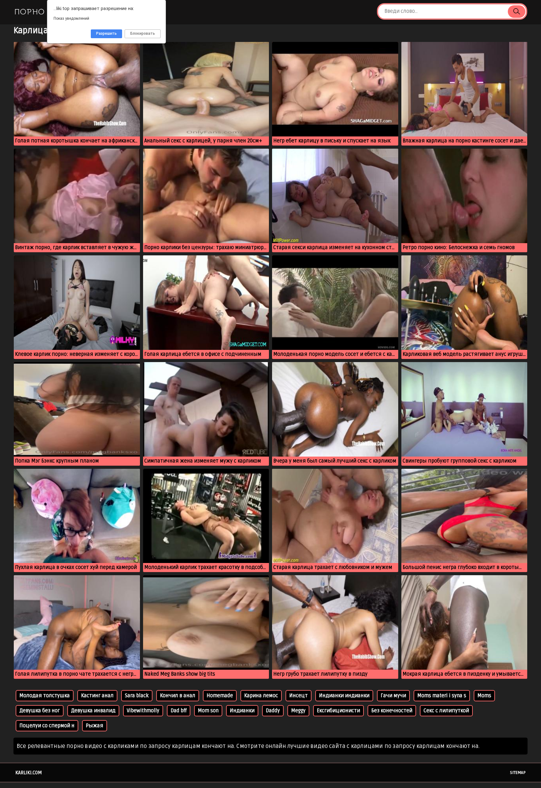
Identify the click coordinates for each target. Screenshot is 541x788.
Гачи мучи (393, 696)
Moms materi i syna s (441, 696)
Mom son (208, 711)
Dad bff (179, 711)
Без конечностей (391, 711)
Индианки (242, 711)
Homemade (220, 696)
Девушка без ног (39, 711)
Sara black (137, 696)
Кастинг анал (97, 696)
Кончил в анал (177, 696)
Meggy (298, 711)
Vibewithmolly (143, 711)
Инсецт (298, 696)
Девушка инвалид (93, 711)
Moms (484, 696)
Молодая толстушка (44, 696)
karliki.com (28, 772)
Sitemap (518, 772)
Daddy (273, 711)
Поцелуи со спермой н (47, 726)
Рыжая (94, 726)
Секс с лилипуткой (446, 711)
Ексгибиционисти (338, 711)
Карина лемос (261, 696)
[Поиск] (516, 11)
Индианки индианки (344, 696)
